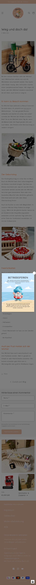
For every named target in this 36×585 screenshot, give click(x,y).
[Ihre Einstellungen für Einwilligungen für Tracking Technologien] (32, 581)
